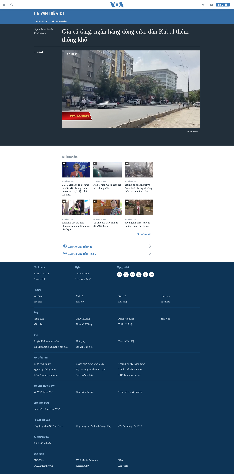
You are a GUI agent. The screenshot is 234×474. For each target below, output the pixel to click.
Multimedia (41, 21)
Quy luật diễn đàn (85, 392)
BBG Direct (39, 460)
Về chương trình (59, 21)
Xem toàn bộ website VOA (47, 409)
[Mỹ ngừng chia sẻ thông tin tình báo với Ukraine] (139, 207)
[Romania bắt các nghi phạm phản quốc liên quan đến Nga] (76, 207)
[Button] (38, 53)
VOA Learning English (129, 375)
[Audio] (203, 4)
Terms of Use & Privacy (130, 392)
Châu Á (80, 296)
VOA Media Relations (87, 460)
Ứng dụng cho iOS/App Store (48, 426)
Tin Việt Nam (82, 273)
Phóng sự (80, 341)
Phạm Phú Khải (126, 318)
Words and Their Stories (130, 369)
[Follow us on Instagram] (138, 274)
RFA (120, 460)
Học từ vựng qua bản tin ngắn (90, 369)
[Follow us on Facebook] (119, 274)
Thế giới (38, 301)
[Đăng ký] (151, 274)
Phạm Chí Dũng (84, 324)
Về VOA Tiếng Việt (43, 392)
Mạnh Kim (39, 318)
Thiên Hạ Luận (125, 324)
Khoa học (165, 296)
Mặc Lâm (38, 324)
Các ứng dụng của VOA (130, 426)
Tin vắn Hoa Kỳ (126, 341)
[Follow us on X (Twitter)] (126, 274)
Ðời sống (122, 301)
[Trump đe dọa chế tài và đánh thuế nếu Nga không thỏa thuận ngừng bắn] (139, 169)
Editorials (123, 465)
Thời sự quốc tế (83, 279)
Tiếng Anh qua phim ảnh (46, 375)
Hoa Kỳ (80, 301)
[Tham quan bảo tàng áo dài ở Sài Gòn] (107, 207)
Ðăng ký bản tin (41, 273)
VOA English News (43, 465)
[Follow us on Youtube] (132, 274)
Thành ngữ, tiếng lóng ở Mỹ (90, 364)
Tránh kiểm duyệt (42, 443)
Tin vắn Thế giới (84, 346)
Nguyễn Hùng (83, 318)
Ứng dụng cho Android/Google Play (94, 426)
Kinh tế (122, 296)
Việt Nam (38, 296)
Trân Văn (165, 318)
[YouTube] (211, 4)
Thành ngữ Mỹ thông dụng (131, 364)
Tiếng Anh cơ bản (42, 364)
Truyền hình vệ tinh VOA (46, 341)
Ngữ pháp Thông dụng (45, 369)
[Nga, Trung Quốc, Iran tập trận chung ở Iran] (107, 169)
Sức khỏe (165, 301)
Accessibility (82, 465)
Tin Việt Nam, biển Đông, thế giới (51, 346)
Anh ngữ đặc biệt (84, 375)
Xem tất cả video (145, 234)
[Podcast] (145, 274)
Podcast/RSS (40, 279)
